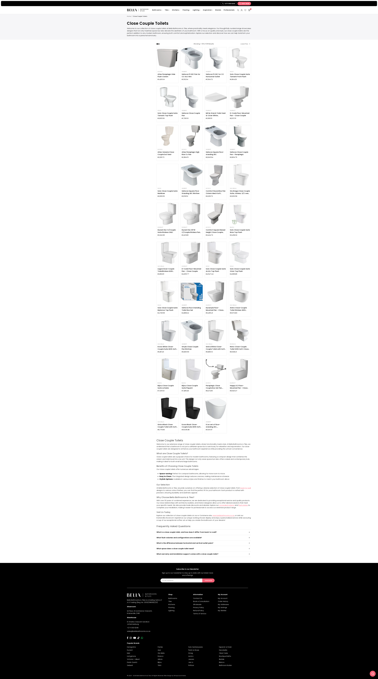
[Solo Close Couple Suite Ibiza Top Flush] (240, 214)
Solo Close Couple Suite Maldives (167, 192)
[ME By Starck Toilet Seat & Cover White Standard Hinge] (216, 97)
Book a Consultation (201, 601)
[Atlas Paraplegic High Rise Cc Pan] (192, 136)
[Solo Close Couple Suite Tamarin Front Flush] (240, 58)
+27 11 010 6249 (133, 628)
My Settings (222, 607)
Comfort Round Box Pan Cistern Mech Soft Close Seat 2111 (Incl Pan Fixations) (216, 192)
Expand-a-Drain (225, 647)
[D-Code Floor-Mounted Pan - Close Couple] (240, 97)
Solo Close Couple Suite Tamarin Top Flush (167, 114)
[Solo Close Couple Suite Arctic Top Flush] (216, 253)
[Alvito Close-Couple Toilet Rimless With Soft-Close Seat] (240, 292)
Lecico (190, 656)
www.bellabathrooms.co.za (223, 515)
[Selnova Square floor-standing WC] (216, 136)
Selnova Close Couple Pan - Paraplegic (239, 153)
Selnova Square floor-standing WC (215, 153)
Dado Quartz (132, 662)
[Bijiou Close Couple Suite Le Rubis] (168, 370)
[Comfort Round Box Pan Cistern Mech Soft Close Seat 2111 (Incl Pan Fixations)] (216, 175)
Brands (218, 10)
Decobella (223, 650)
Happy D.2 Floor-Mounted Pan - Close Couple (238, 386)
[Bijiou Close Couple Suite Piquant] (192, 370)
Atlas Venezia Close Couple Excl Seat (166, 153)
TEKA (159, 665)
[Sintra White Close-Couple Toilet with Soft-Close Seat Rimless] (216, 331)
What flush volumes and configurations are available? (179, 538)
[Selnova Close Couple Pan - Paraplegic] (240, 136)
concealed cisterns (226, 505)
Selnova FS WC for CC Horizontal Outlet (215, 75)
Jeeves (191, 659)
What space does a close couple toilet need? (175, 548)
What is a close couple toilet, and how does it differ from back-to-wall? (187, 532)
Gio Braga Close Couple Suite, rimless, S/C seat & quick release (240, 192)
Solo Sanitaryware (195, 647)
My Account (222, 598)
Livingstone (131, 656)
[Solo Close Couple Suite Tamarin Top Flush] (168, 97)
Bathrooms (156, 10)
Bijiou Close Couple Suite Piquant (190, 386)
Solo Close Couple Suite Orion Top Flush (240, 270)
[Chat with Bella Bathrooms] (373, 674)
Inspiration (207, 10)
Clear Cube (223, 653)
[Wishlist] (245, 10)
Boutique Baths (225, 656)
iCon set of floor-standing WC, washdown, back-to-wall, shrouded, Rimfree (215, 425)
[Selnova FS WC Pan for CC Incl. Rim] (192, 58)
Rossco (161, 656)
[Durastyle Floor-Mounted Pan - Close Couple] (216, 292)
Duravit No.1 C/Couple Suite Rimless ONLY (167, 231)
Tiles (166, 10)
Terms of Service (199, 613)
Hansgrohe (131, 647)
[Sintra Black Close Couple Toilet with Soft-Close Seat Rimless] (168, 408)
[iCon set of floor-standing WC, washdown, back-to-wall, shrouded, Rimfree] (216, 408)
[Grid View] (157, 44)
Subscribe (208, 580)
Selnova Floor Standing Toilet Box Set (191, 309)
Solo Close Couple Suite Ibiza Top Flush (240, 231)
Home (129, 16)
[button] (249, 10)
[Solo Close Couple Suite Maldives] (168, 175)
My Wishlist (222, 610)
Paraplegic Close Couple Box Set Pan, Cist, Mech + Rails (214, 386)
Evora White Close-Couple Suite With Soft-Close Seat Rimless (167, 348)
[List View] (159, 44)
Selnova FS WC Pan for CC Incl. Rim (191, 75)
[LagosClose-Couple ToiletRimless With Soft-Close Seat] (168, 253)
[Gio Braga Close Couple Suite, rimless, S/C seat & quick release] (240, 175)
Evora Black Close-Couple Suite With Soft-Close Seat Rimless (191, 425)
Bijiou (160, 662)
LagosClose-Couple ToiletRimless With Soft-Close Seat (166, 270)
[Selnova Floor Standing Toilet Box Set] (192, 292)
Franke (160, 647)
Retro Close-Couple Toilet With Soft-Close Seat (239, 348)
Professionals (229, 10)
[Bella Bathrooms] (139, 10)
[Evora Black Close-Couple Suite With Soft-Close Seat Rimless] (192, 408)
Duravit (130, 650)
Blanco (222, 662)
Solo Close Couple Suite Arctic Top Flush (216, 270)
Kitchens (175, 10)
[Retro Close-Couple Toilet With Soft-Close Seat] (240, 331)
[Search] (238, 10)
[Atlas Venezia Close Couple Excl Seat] (168, 136)
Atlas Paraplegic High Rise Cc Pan (190, 153)
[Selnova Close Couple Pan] (192, 97)
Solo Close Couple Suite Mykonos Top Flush (167, 309)
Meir (128, 653)
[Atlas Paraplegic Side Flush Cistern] (168, 58)
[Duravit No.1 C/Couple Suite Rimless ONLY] (168, 214)
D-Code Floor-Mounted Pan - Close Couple (239, 114)
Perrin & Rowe (193, 650)
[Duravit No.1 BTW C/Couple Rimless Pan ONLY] (192, 214)
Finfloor (191, 665)
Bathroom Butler (225, 665)
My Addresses (223, 604)
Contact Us (197, 598)
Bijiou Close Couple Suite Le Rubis (166, 386)
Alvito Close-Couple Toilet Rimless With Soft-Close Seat (238, 309)
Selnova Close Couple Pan (191, 114)
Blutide (221, 659)
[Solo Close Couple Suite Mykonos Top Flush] (168, 292)
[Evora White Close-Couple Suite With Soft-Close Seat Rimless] (168, 331)
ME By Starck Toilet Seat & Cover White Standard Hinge (216, 114)
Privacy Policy (198, 607)
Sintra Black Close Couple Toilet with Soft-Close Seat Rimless (167, 425)
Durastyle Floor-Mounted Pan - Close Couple (214, 309)
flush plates (243, 505)
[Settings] (241, 10)
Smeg (190, 653)
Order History (223, 601)
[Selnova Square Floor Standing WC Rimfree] (192, 175)
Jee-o (190, 662)
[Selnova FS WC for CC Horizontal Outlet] (216, 58)
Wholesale (197, 604)
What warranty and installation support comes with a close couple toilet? (187, 554)
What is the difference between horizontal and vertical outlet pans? (185, 543)
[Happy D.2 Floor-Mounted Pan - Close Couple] (240, 370)
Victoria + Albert (133, 659)
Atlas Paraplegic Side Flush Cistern (166, 75)
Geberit (130, 665)
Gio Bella (161, 653)
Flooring (186, 10)
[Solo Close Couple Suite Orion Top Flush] (240, 253)
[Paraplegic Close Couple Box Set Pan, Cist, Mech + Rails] (216, 370)
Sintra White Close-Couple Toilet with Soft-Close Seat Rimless (216, 348)
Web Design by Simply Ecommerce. (175, 675)
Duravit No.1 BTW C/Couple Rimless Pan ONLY (191, 231)
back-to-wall (245, 488)
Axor (159, 650)
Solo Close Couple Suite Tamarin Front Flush (240, 75)
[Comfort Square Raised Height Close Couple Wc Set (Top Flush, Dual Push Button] (216, 214)
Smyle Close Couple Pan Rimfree (190, 348)
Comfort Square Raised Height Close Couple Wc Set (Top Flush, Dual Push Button (215, 231)
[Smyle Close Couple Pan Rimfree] (192, 331)
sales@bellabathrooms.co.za (138, 631)
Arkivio (160, 659)
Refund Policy (198, 610)
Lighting (196, 10)
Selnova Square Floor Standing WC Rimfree (190, 192)
